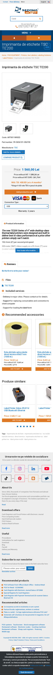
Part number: (7, 142)
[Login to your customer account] (14, 38)
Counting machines (39, 627)
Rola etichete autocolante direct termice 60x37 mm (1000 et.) (15, 354)
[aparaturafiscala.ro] (26, 10)
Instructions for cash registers (13, 540)
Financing (38, 629)
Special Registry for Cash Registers (16, 593)
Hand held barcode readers (11, 519)
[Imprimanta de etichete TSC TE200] (9, 129)
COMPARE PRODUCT (12, 158)
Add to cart (15, 369)
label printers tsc (30, 439)
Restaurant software (9, 627)
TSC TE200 (9, 286)
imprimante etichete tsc (34, 436)
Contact (5, 2)
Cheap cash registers (25, 629)
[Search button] (40, 18)
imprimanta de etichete (15, 434)
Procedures (6, 538)
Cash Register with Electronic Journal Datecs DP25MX (23, 590)
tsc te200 (46, 434)
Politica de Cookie (36, 665)
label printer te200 (16, 439)
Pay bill (4, 547)
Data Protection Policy (21, 640)
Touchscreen (18, 625)
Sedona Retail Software (10, 524)
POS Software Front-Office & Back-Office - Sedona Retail (24, 585)
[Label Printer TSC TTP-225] (34, 395)
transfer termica (8, 436)
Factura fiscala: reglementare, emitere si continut (21, 609)
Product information (15, 224)
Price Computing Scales (10, 517)
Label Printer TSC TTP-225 (32, 408)
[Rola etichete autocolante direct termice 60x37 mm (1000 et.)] (16, 334)
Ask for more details (12, 152)
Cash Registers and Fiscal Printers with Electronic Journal (22, 514)
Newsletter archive (8, 571)
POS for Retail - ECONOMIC (13, 587)
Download (5, 542)
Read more (6, 528)
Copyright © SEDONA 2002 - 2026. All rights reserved (20, 638)
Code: (4, 137)
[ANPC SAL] (26, 649)
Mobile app (6, 632)
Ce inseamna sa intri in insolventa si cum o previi (21, 607)
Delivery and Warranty (9, 549)
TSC (16, 148)
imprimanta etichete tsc (33, 434)
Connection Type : (12, 202)
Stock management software (34, 625)
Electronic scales (24, 627)
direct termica (20, 436)
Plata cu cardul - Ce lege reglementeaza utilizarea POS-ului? (25, 612)
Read (4, 505)
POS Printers (6, 521)
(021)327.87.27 (28, 26)
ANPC (41, 638)
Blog (3, 545)
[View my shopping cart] (38, 38)
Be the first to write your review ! (15, 271)
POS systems (7, 625)
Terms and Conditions (37, 640)
